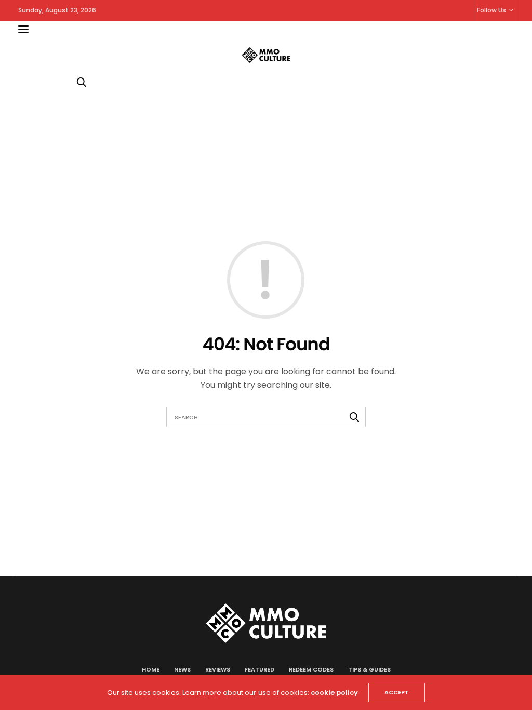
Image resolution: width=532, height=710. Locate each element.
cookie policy (334, 693)
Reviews (217, 669)
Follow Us (491, 10)
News (182, 669)
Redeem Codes (311, 669)
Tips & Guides (369, 669)
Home (150, 669)
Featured (259, 669)
